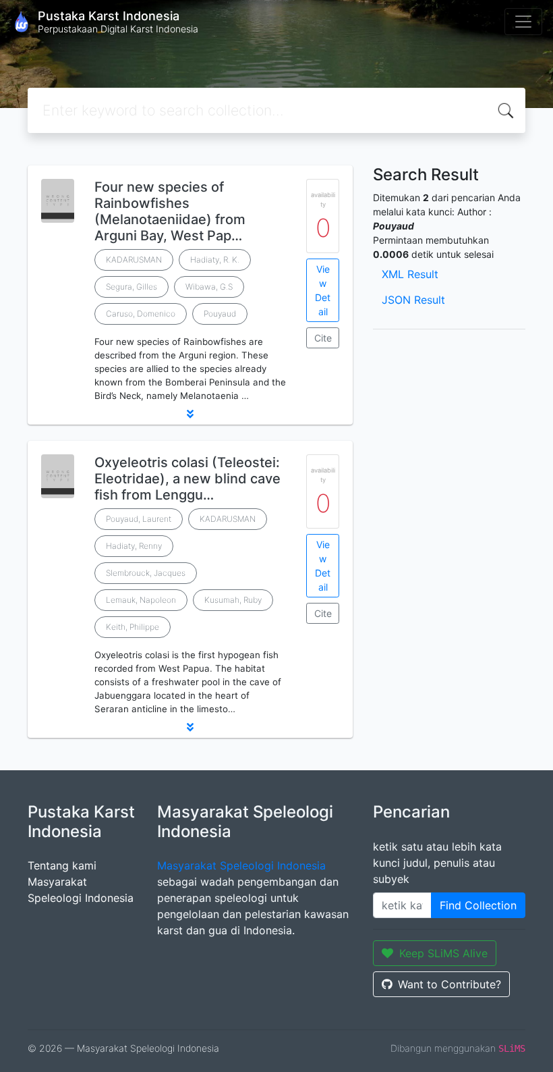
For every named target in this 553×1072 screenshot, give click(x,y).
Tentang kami (62, 865)
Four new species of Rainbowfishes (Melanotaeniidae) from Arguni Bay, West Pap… (169, 211)
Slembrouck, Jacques (145, 573)
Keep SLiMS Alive (443, 953)
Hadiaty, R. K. (214, 259)
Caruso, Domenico (140, 314)
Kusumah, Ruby (233, 600)
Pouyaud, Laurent (138, 519)
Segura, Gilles (131, 287)
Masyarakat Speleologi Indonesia (241, 865)
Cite (323, 338)
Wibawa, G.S (209, 287)
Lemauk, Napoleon (141, 600)
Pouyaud (220, 314)
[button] (190, 414)
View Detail (322, 290)
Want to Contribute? (449, 984)
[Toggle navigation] (523, 21)
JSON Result (413, 299)
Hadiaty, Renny (134, 546)
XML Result (410, 274)
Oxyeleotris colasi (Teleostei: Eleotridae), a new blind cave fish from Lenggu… (187, 478)
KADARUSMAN (134, 259)
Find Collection (478, 905)
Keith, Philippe (132, 627)
